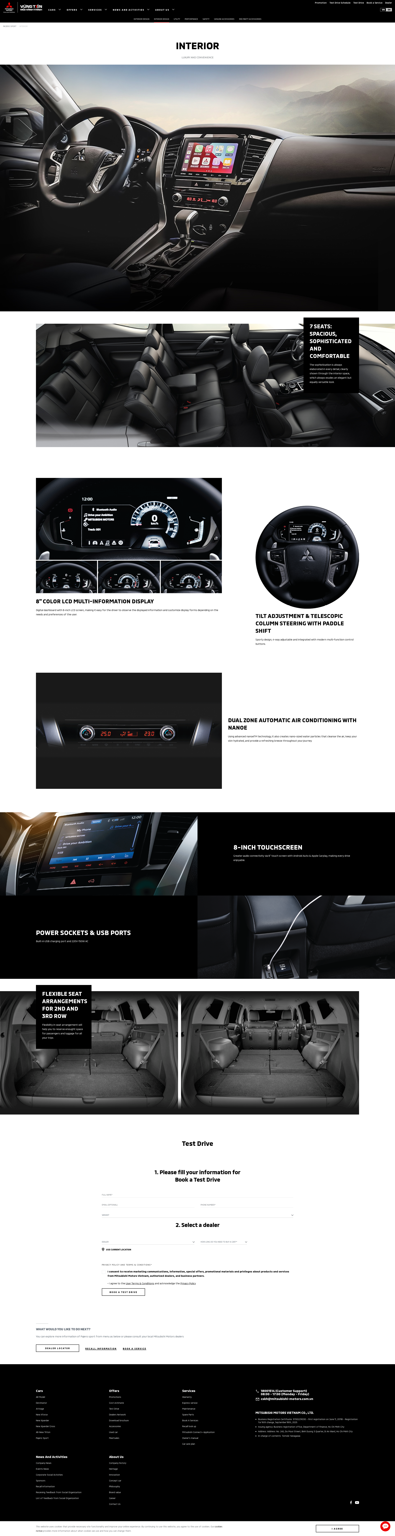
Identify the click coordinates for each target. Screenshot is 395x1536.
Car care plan (188, 1443)
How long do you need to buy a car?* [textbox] (219, 1241)
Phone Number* (208, 1205)
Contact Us (115, 1503)
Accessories (115, 1426)
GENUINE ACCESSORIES (224, 19)
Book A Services (190, 1420)
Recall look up (189, 1426)
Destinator (41, 1402)
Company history (117, 1462)
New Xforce (42, 1414)
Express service (190, 1402)
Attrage (40, 1408)
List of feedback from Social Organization (57, 1498)
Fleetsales (114, 1437)
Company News (43, 1462)
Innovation (114, 1474)
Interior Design (161, 19)
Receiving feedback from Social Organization (58, 1492)
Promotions (115, 1396)
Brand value (115, 1492)
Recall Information (45, 1486)
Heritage (113, 1468)
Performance (191, 19)
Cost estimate (116, 1402)
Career (112, 1498)
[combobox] (197, 1215)
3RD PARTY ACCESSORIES (250, 19)
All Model (40, 1396)
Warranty (187, 1396)
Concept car (115, 1480)
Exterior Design (141, 19)
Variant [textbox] (105, 1215)
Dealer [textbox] (105, 1241)
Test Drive (114, 1408)
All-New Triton (43, 1432)
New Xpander (42, 1420)
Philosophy (114, 1486)
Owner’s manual (190, 1437)
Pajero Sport (9, 26)
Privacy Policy (188, 1283)
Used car (113, 1432)
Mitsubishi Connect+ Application (198, 1432)
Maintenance (188, 1408)
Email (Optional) (110, 1205)
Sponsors (40, 1480)
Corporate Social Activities (49, 1474)
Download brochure (119, 1420)
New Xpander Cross (45, 1426)
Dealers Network (117, 1414)
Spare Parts (188, 1414)
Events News (42, 1468)
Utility (177, 19)
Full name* (107, 1195)
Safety (206, 19)
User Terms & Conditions (140, 1283)
